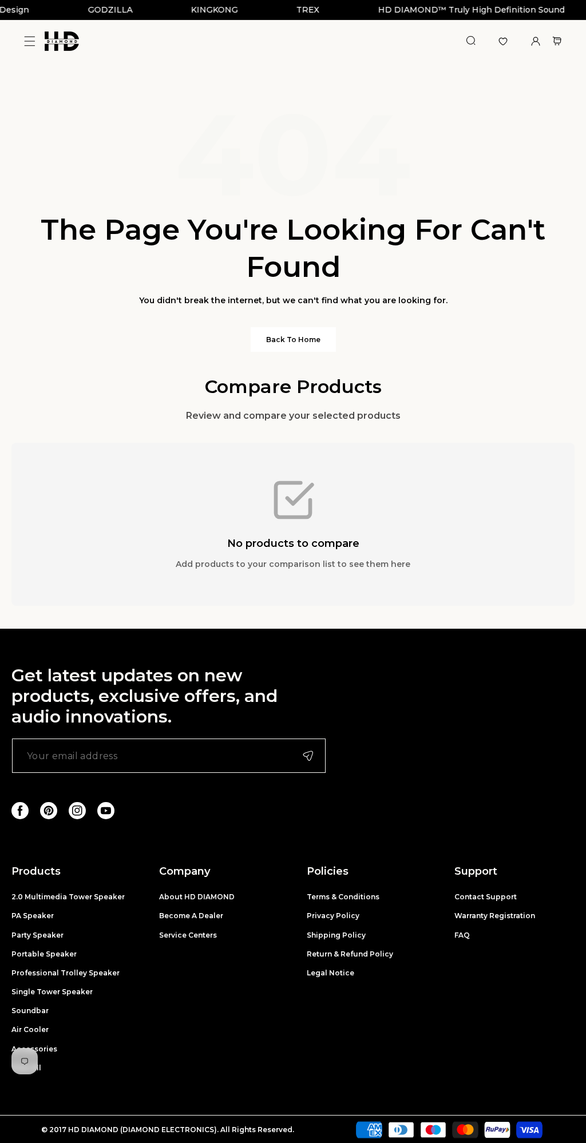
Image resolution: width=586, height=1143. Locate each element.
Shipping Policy (336, 935)
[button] (29, 41)
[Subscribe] (308, 755)
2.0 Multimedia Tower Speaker (68, 896)
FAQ (462, 935)
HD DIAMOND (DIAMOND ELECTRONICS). (144, 1129)
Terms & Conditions (343, 896)
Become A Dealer (191, 915)
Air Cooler (30, 1029)
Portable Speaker (44, 954)
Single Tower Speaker (52, 991)
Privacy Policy (333, 915)
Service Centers (188, 935)
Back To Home (293, 339)
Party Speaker (37, 935)
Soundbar (30, 1010)
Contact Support (485, 896)
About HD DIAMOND (197, 896)
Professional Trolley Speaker (65, 973)
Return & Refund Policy (350, 954)
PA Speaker (32, 915)
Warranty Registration (494, 915)
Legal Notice (330, 973)
